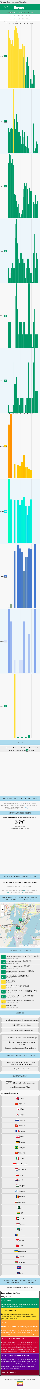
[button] (21, 920)
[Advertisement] (20, 774)
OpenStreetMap (28, 946)
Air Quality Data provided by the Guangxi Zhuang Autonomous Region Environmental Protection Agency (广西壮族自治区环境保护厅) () (20, 805)
